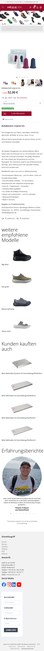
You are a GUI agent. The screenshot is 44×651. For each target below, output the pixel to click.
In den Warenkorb (18, 113)
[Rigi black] (22, 254)
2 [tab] (14, 514)
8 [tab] (33, 514)
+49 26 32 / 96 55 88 (14, 2)
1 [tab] (11, 514)
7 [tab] (30, 514)
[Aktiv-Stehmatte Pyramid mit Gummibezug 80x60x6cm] (22, 363)
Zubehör (5, 546)
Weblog (4, 549)
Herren (4, 542)
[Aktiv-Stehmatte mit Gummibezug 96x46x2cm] (22, 430)
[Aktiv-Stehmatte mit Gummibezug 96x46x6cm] (22, 386)
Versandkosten (22, 98)
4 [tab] (20, 514)
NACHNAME (9, 597)
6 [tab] (27, 514)
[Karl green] (22, 277)
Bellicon (4, 554)
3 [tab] (17, 514)
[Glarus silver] (22, 321)
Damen (4, 544)
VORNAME (8, 608)
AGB (38, 644)
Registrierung (31, 646)
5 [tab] (24, 514)
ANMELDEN (11, 630)
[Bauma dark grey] (22, 299)
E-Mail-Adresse (10, 618)
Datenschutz (21, 646)
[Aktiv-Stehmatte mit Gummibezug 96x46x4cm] (22, 408)
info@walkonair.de (31, 2)
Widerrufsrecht (14, 648)
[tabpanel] (22, 483)
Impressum (12, 646)
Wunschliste (8, 119)
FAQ (3, 551)
